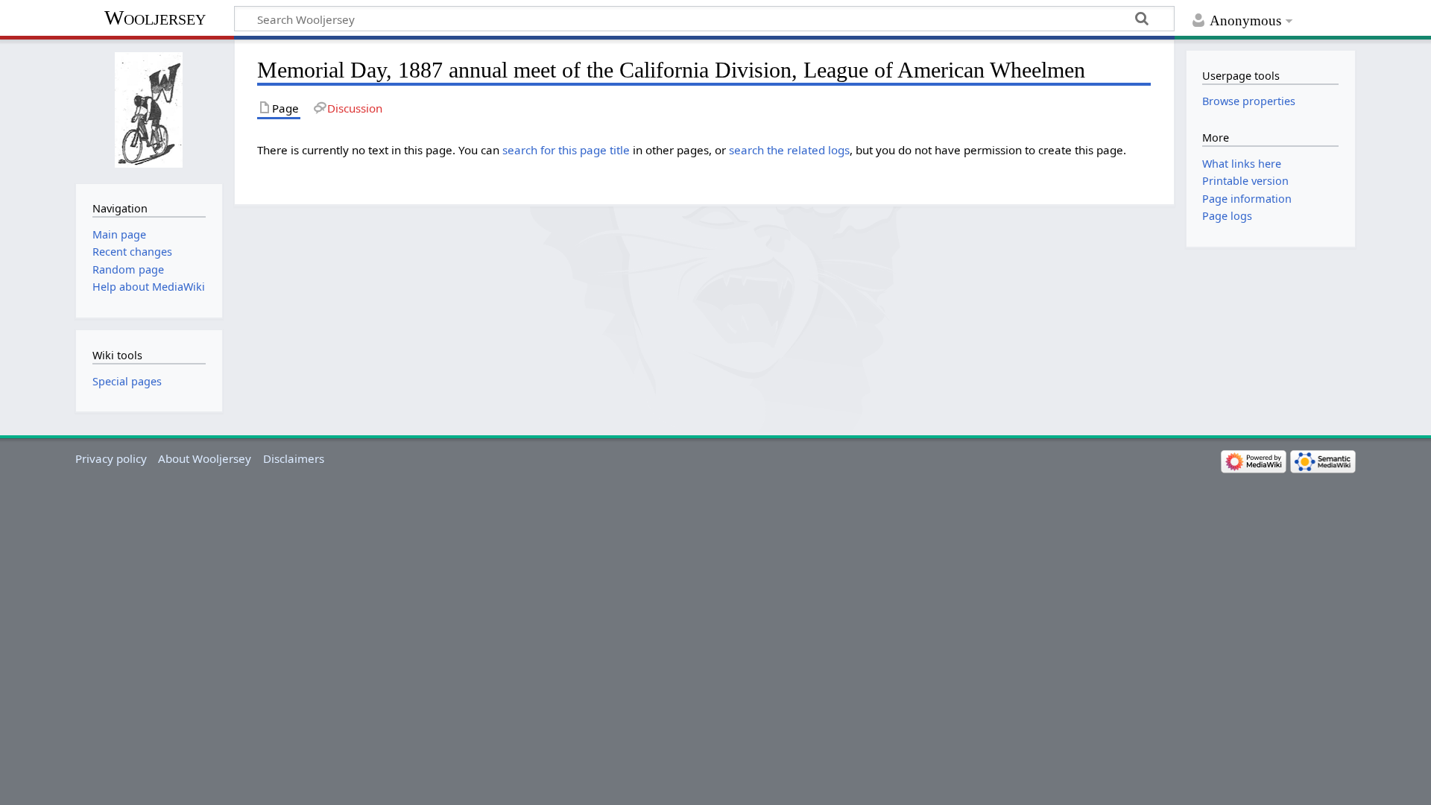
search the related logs (789, 149)
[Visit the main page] (148, 110)
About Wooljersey (204, 458)
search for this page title (566, 149)
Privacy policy (111, 458)
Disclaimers (293, 458)
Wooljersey (155, 17)
